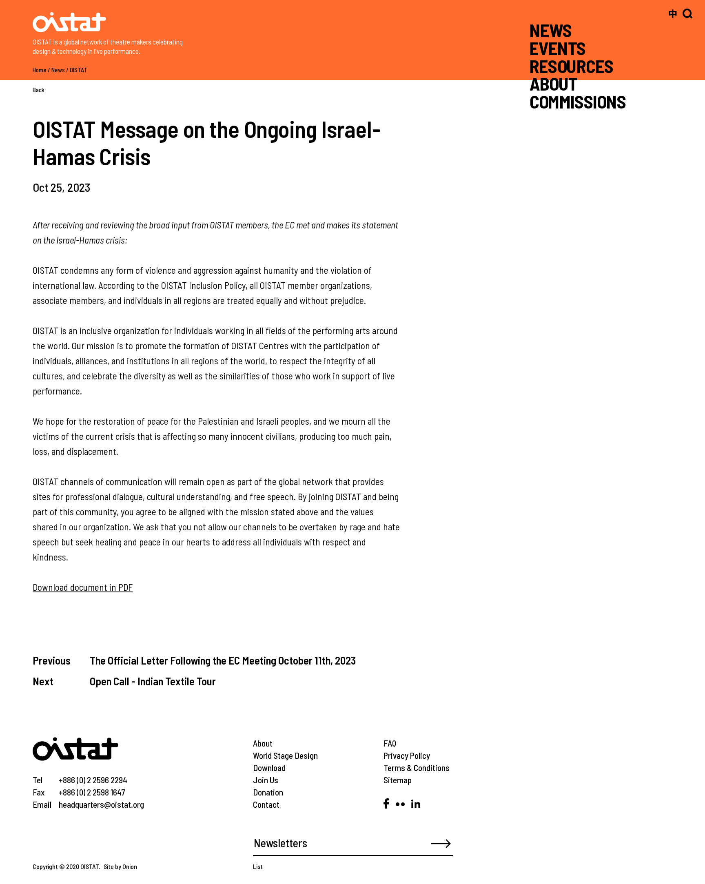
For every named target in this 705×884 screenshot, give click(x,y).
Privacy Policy (407, 755)
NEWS (551, 30)
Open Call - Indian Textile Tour (153, 680)
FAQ (390, 743)
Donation (268, 792)
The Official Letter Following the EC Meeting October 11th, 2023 (223, 660)
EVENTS (558, 48)
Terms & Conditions (417, 767)
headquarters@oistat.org (101, 804)
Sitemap (398, 780)
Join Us (265, 780)
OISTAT (78, 69)
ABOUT (553, 83)
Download (269, 767)
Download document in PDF (83, 587)
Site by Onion (120, 866)
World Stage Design (285, 755)
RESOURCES (571, 65)
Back (38, 89)
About (263, 743)
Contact (266, 804)
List (258, 866)
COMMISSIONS (578, 101)
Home (40, 69)
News (58, 69)
